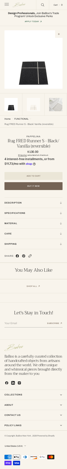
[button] (6, 5)
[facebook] (17, 256)
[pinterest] (23, 256)
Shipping (22, 155)
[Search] (42, 5)
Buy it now (33, 186)
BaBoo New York (23, 436)
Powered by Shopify (46, 436)
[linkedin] (13, 383)
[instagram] (19, 383)
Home (7, 119)
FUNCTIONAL (21, 119)
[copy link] (30, 256)
